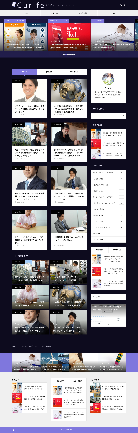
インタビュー (18, 80)
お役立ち (49, 72)
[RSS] (125, 5)
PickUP (26, 13)
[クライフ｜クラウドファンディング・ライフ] (44, 5)
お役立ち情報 (83, 13)
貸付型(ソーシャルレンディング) (15, 20)
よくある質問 (98, 20)
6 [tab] (74, 54)
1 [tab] (64, 54)
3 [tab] (68, 54)
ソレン (108, 88)
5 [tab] (72, 54)
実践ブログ (54, 13)
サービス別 (111, 13)
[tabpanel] (69, 35)
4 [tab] (70, 54)
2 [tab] (66, 54)
